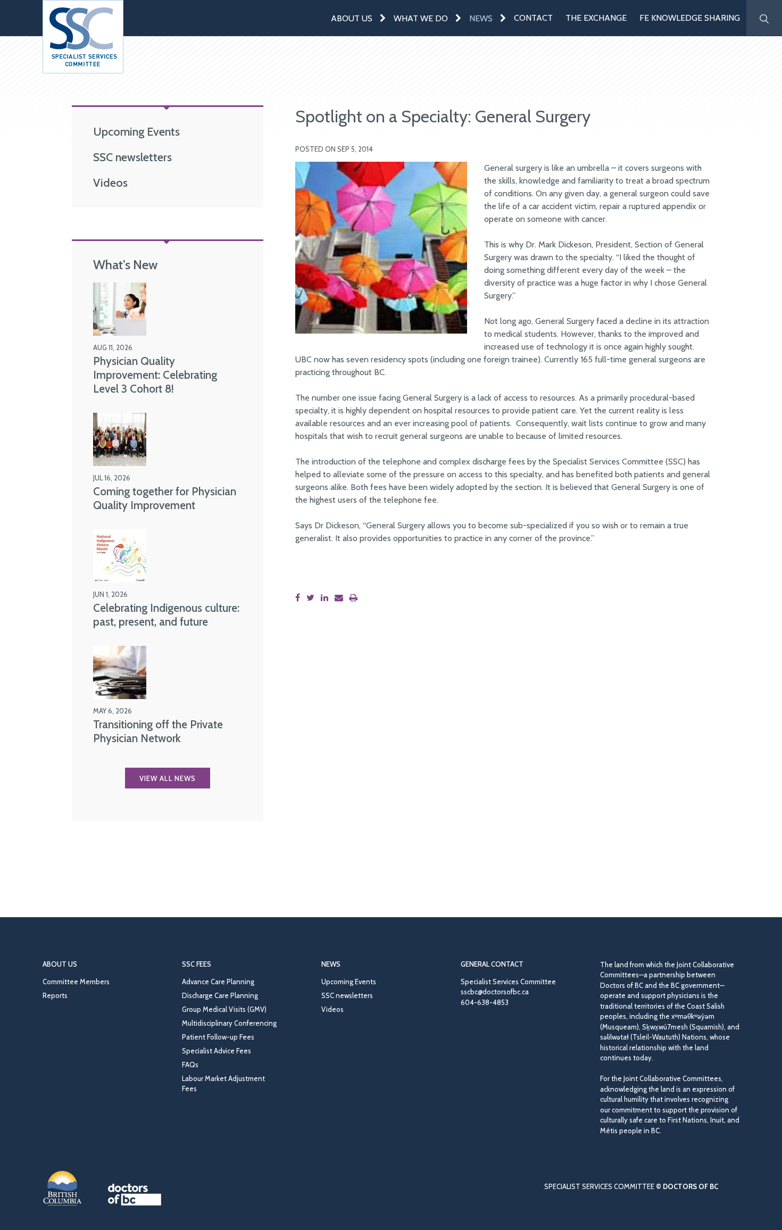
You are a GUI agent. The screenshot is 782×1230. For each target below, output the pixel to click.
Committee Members (76, 981)
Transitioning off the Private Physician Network (158, 731)
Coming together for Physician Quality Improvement (164, 498)
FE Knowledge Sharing (689, 18)
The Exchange (596, 18)
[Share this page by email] (341, 598)
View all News (167, 778)
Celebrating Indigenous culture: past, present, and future (166, 614)
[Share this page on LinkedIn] (326, 598)
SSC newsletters (132, 157)
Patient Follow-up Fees (218, 1037)
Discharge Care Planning (220, 995)
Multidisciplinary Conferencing (229, 1023)
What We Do (421, 18)
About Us (351, 18)
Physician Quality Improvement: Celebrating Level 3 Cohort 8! (155, 374)
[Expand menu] (383, 18)
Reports (55, 995)
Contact (533, 18)
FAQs (190, 1064)
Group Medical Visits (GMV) (224, 1009)
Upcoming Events (136, 131)
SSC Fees (196, 964)
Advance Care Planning (218, 981)
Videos (110, 182)
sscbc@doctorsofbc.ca (495, 991)
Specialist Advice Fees (216, 1050)
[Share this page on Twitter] (312, 598)
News (481, 18)
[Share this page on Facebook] (299, 598)
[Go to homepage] (83, 36)
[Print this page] (356, 598)
